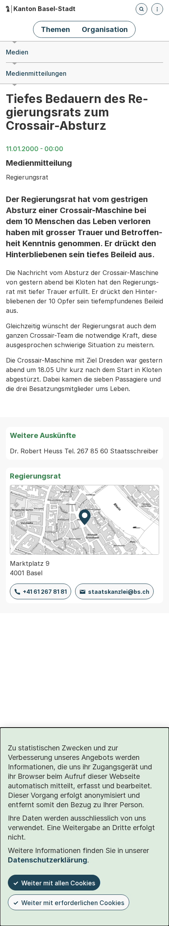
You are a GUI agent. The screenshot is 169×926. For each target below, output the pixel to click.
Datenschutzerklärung (47, 860)
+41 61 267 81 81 (45, 591)
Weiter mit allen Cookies (58, 883)
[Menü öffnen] (157, 9)
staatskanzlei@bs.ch (118, 591)
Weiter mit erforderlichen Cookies (72, 903)
